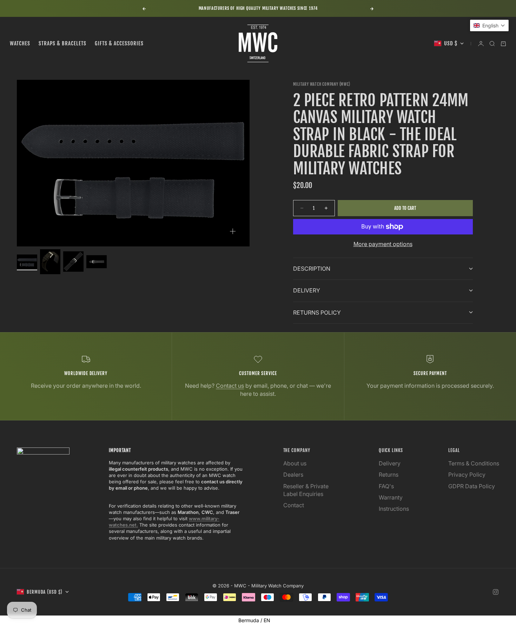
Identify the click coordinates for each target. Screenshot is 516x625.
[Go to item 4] (96, 261)
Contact (293, 505)
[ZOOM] (233, 231)
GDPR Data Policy (471, 486)
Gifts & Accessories (119, 43)
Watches (20, 43)
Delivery (390, 463)
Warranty (391, 497)
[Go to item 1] (27, 261)
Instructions (394, 508)
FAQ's (386, 486)
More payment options (382, 243)
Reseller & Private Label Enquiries (306, 490)
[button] (489, 25)
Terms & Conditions (473, 463)
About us (294, 463)
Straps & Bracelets (62, 43)
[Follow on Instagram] (495, 591)
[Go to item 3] (73, 261)
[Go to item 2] (50, 261)
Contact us (230, 385)
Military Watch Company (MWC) (321, 84)
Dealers (293, 474)
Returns (388, 474)
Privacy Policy (466, 474)
